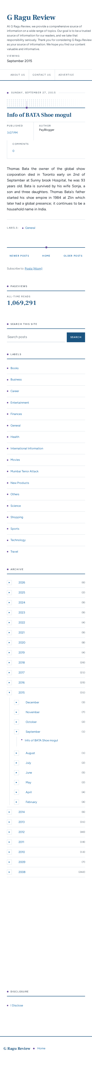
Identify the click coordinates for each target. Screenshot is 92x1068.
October (31, 722)
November (33, 712)
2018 (22, 662)
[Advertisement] (46, 934)
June (29, 772)
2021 (22, 632)
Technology (18, 540)
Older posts (73, 255)
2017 (22, 672)
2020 (22, 642)
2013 (22, 822)
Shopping (16, 517)
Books (14, 368)
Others (14, 494)
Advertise (66, 74)
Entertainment (19, 402)
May (28, 782)
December (32, 702)
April (29, 792)
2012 (22, 832)
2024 (22, 602)
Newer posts (19, 255)
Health (14, 436)
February (31, 802)
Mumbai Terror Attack (24, 471)
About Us (17, 74)
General (30, 227)
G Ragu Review (31, 17)
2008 (22, 872)
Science (15, 505)
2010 (22, 852)
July (28, 762)
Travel (14, 551)
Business (16, 379)
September (33, 731)
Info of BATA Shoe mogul (39, 115)
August (30, 753)
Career (14, 391)
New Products (19, 483)
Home (46, 255)
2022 (22, 622)
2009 (22, 862)
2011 (21, 842)
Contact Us (42, 74)
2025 (22, 592)
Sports (14, 528)
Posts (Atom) (33, 268)
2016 (22, 682)
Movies (15, 459)
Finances (16, 414)
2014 (22, 812)
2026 (22, 582)
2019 (22, 652)
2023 (22, 612)
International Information (26, 448)
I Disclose (16, 1005)
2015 (22, 692)
